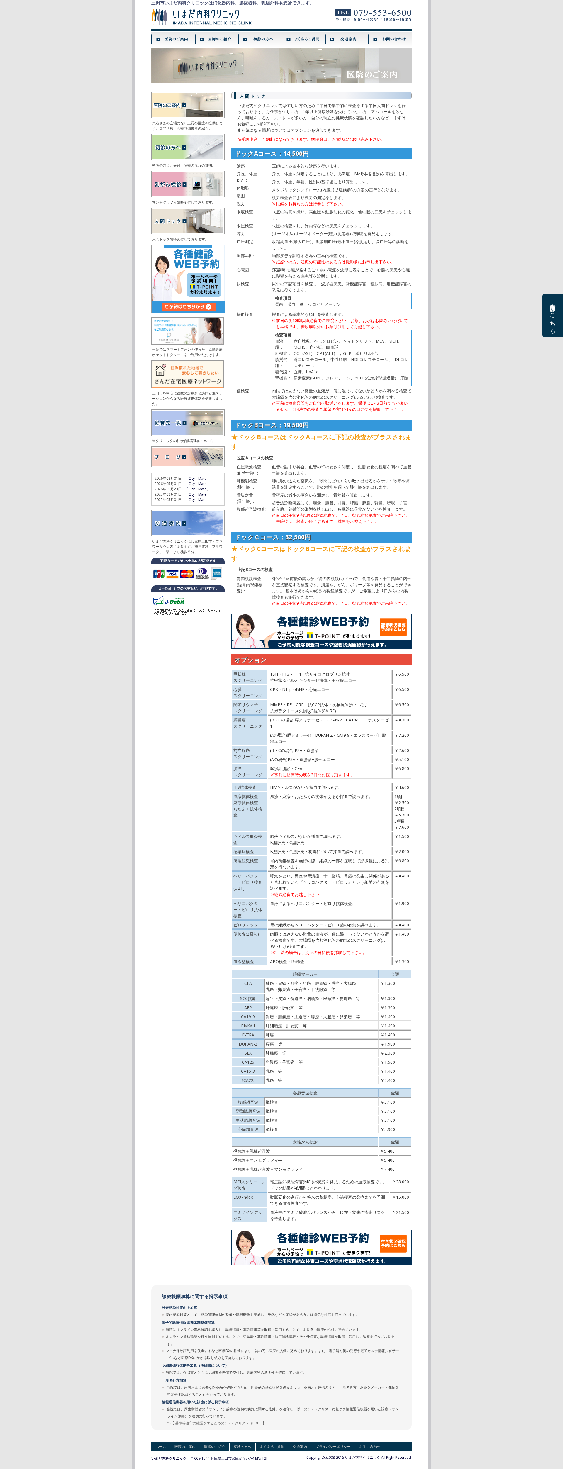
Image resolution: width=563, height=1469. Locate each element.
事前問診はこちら (553, 315)
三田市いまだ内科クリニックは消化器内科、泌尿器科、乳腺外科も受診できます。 (232, 3)
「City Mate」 (197, 478)
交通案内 (300, 1446)
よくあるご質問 (272, 1446)
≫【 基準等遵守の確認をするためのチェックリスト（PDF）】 (216, 1423)
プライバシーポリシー (333, 1446)
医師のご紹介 (214, 1446)
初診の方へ (242, 1446)
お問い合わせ (369, 1446)
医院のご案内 (185, 1446)
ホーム (160, 1446)
